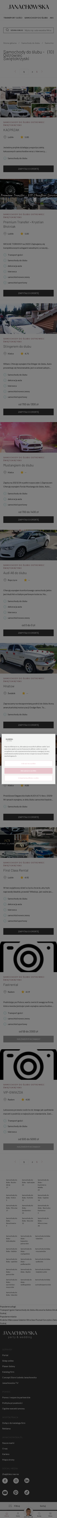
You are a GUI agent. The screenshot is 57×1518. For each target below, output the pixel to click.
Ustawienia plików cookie (28, 778)
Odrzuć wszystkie (28, 763)
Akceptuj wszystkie (28, 771)
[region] (28, 759)
